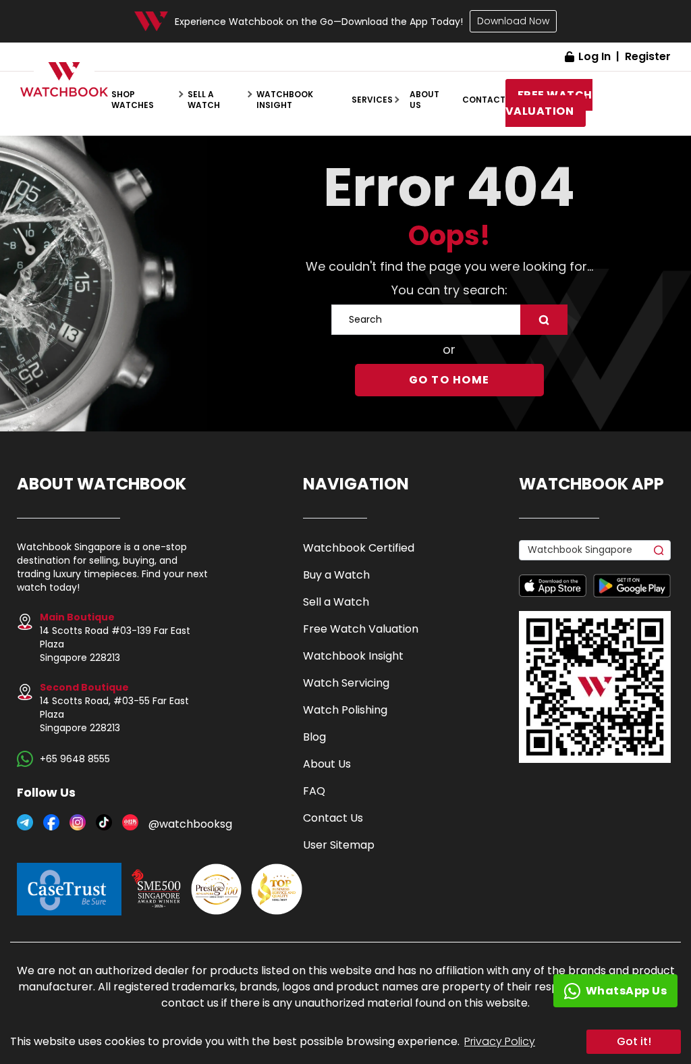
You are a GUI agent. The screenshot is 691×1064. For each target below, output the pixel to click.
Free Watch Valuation (360, 629)
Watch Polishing (345, 710)
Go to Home (449, 380)
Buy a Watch (336, 575)
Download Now (513, 21)
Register (648, 56)
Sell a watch (204, 99)
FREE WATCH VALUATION (548, 103)
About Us (327, 764)
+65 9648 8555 (75, 759)
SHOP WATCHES (132, 99)
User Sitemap (339, 845)
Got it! (634, 1041)
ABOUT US (424, 99)
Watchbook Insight (284, 99)
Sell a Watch (336, 602)
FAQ (314, 791)
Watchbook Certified (358, 548)
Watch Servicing (346, 683)
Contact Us (333, 818)
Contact (483, 99)
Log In (594, 56)
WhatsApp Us (626, 991)
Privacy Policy (499, 1041)
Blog (314, 737)
